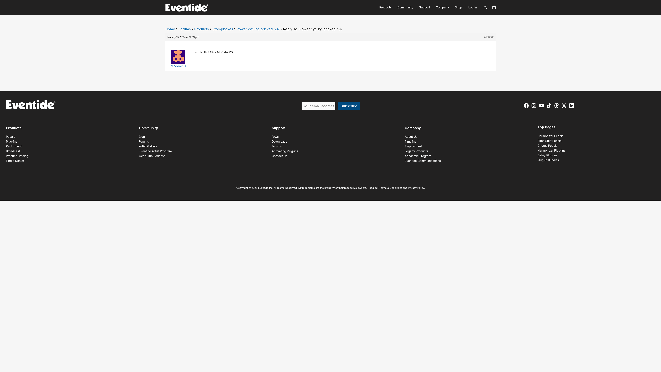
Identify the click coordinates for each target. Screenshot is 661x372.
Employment (413, 146)
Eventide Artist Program (155, 151)
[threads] (557, 105)
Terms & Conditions (390, 187)
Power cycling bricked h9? (258, 29)
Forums (185, 29)
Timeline (410, 141)
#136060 (489, 37)
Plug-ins (11, 141)
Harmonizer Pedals (550, 136)
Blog (142, 136)
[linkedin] (572, 105)
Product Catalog (17, 156)
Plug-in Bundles (548, 160)
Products (385, 7)
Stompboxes (222, 29)
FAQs (275, 136)
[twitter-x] (565, 105)
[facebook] (527, 105)
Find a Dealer (15, 161)
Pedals (10, 136)
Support (424, 7)
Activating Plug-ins (285, 151)
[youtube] (542, 105)
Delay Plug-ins (548, 155)
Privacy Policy (416, 187)
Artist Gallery (148, 146)
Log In (472, 7)
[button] (485, 8)
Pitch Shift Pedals (550, 141)
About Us (411, 136)
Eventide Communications (423, 161)
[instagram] (534, 105)
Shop (458, 7)
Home (170, 29)
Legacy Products (416, 151)
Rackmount (14, 146)
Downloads (279, 141)
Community (405, 7)
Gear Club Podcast (152, 156)
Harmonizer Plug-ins (551, 150)
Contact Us (279, 156)
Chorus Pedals (547, 145)
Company (442, 7)
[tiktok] (549, 105)
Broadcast (13, 151)
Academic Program (418, 156)
